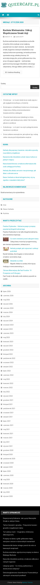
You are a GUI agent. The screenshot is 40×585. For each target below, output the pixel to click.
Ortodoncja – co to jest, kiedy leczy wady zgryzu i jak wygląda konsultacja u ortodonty (20, 101)
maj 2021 (6, 429)
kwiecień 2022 (8, 383)
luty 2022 (6, 392)
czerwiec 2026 (8, 295)
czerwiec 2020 (8, 475)
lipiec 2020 (7, 471)
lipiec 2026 (7, 291)
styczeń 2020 (8, 496)
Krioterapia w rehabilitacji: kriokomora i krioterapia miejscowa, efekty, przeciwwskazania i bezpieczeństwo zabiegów (20, 110)
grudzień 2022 (8, 350)
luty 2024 (6, 316)
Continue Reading (13, 72)
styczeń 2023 (8, 346)
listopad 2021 (8, 404)
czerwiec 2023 (8, 333)
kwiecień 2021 (8, 433)
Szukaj (3, 83)
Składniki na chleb (16, 261)
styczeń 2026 (8, 304)
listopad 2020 (8, 454)
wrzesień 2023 (8, 325)
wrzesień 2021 (8, 413)
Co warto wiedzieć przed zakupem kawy (24, 239)
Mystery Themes (27, 582)
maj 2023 (6, 337)
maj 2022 (6, 379)
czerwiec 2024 (8, 308)
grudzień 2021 (8, 400)
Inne (4, 205)
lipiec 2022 (7, 371)
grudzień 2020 (8, 450)
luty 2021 (6, 442)
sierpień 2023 (8, 329)
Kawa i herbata (8, 209)
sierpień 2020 (8, 467)
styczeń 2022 (8, 396)
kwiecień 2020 (8, 484)
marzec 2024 (8, 312)
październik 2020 (9, 459)
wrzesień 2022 (8, 362)
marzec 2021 (8, 438)
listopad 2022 (8, 354)
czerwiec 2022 (8, 375)
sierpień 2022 (8, 367)
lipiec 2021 (7, 421)
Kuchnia (6, 213)
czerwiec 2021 (8, 425)
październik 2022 (9, 358)
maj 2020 (6, 479)
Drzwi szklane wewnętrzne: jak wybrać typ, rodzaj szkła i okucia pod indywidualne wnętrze (20, 135)
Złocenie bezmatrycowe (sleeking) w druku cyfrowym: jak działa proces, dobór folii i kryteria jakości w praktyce (20, 120)
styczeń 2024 (8, 321)
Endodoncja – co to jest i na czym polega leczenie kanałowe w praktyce (20, 128)
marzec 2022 (8, 387)
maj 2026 (6, 300)
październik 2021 (9, 408)
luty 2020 (6, 492)
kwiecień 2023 (8, 341)
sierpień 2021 (8, 417)
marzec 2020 (8, 488)
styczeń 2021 (8, 446)
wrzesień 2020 (8, 463)
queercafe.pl (19, 37)
